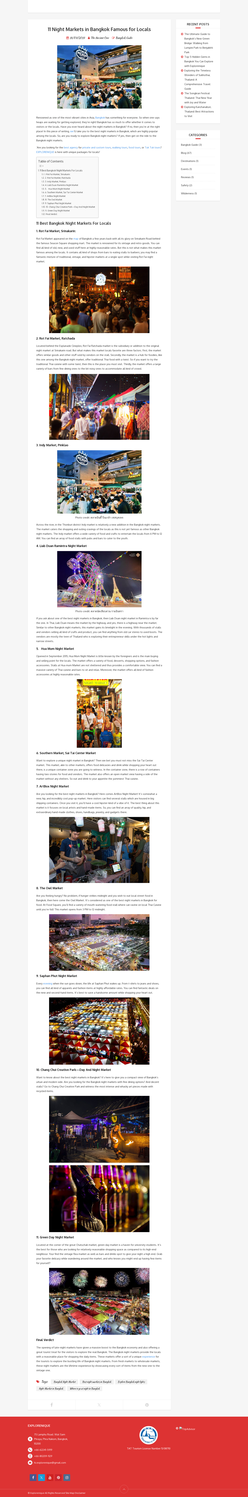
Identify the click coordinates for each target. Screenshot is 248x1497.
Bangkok (100, 117)
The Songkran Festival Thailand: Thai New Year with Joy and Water (198, 98)
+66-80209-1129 (43, 1456)
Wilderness (187, 193)
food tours (135, 147)
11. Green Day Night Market (57, 210)
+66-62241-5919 (43, 1449)
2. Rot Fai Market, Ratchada (57, 177)
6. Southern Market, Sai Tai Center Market (64, 192)
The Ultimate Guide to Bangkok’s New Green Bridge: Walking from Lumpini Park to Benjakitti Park (198, 43)
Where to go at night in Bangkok (85, 1388)
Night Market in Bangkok (51, 1388)
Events (185, 169)
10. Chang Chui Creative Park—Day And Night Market (70, 206)
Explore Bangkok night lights (131, 1382)
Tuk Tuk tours (152, 147)
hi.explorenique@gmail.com (50, 1462)
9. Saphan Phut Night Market (58, 203)
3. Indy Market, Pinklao (55, 181)
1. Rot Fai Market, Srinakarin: (57, 174)
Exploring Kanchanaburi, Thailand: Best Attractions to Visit (199, 111)
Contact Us (212, 6)
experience (148, 1356)
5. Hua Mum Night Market (57, 188)
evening (47, 983)
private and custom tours (96, 147)
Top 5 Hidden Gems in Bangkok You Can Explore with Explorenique (198, 61)
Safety (184, 185)
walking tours (119, 147)
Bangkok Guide (124, 38)
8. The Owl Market (53, 199)
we (72, 131)
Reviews (186, 177)
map (75, 238)
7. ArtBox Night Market (55, 196)
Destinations (188, 161)
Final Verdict (51, 214)
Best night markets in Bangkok (96, 1382)
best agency (71, 147)
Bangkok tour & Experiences (142, 6)
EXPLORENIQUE (45, 152)
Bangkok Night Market (64, 1382)
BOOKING (173, 6)
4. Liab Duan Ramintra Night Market (61, 185)
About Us (191, 6)
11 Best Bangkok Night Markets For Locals (61, 170)
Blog (183, 152)
